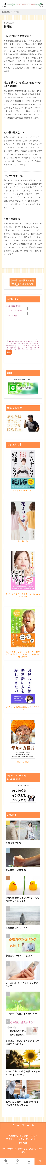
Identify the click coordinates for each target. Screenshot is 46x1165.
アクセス (10, 1139)
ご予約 (6, 1163)
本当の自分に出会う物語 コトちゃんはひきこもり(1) (23, 1072)
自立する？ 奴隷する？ (23, 490)
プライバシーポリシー (29, 1139)
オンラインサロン (23, 785)
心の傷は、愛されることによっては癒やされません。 (22, 1042)
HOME (7, 12)
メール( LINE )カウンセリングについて (22, 984)
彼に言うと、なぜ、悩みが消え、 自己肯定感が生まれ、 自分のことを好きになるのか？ (23, 654)
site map (23, 1143)
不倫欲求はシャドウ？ (17, 928)
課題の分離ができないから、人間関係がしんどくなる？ (22, 899)
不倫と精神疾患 (12, 219)
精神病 (16, 12)
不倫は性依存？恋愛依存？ (17, 36)
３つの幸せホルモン (14, 176)
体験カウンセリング (18, 1136)
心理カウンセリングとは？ (19, 956)
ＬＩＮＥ (17, 1163)
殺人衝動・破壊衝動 (16, 870)
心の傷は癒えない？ (14, 132)
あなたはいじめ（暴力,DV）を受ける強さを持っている (22, 1103)
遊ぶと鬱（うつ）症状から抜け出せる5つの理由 (22, 84)
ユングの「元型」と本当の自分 (21, 1014)
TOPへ (40, 1163)
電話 (28, 1163)
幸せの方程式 (23, 762)
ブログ (34, 1136)
